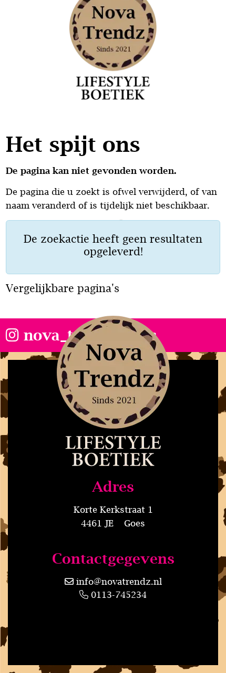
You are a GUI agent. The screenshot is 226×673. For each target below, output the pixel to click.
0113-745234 (117, 594)
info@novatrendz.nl (119, 581)
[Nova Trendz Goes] (113, 439)
